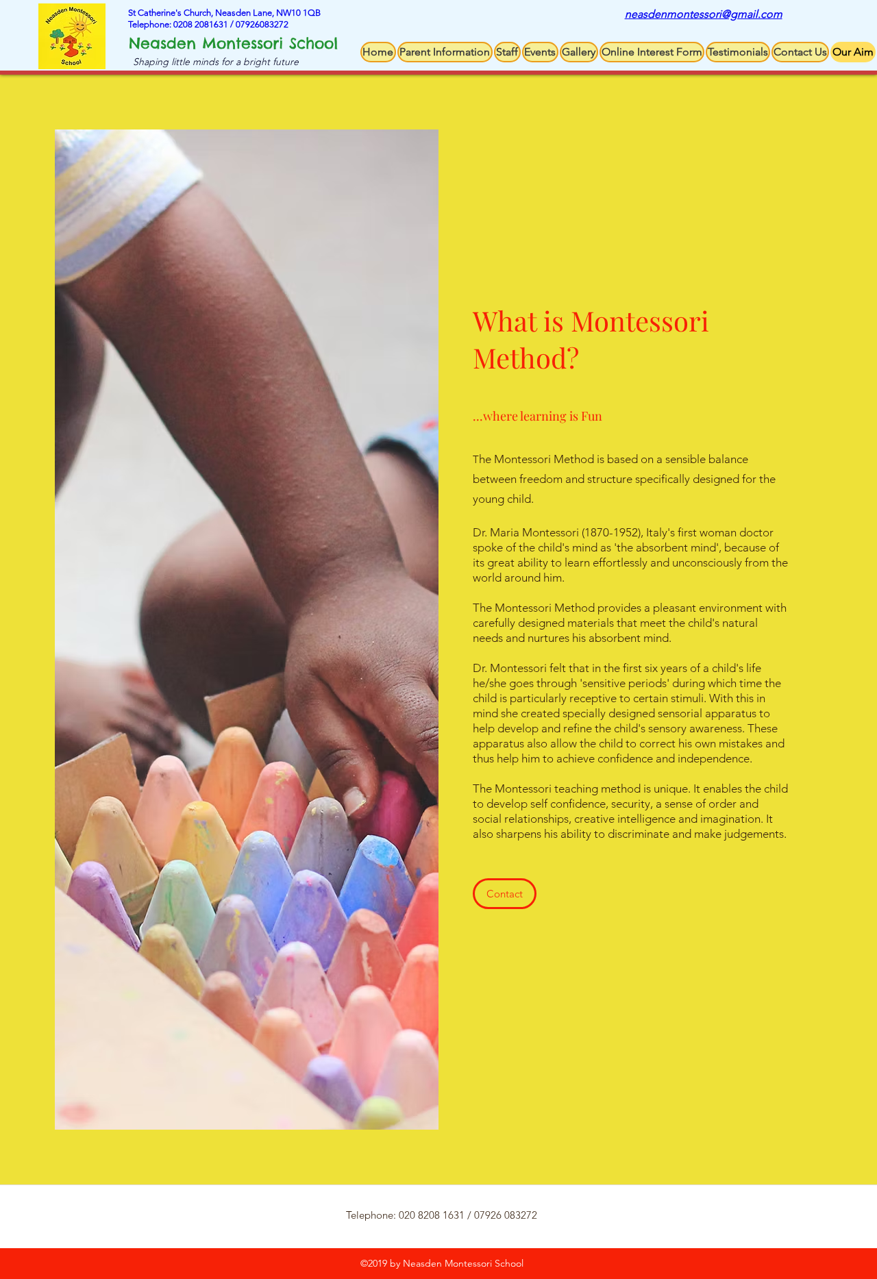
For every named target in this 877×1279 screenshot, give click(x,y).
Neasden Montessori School (233, 43)
